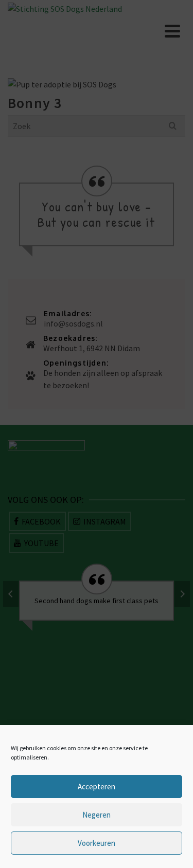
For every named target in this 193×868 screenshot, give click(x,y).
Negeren (96, 815)
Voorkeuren (96, 843)
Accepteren (96, 786)
